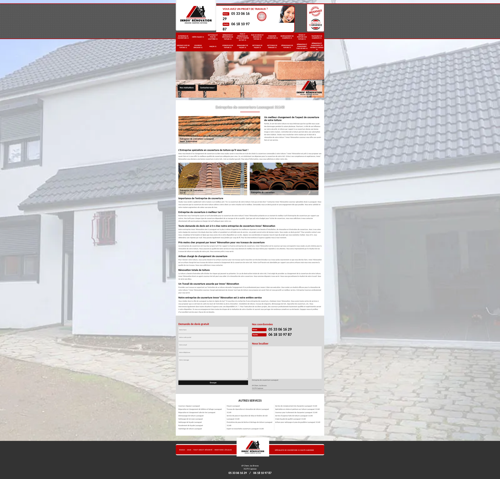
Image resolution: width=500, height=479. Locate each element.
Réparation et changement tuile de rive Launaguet (196, 413)
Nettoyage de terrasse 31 (272, 46)
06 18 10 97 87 (280, 335)
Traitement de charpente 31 (316, 37)
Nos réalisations (187, 88)
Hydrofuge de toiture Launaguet (190, 429)
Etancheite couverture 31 (272, 37)
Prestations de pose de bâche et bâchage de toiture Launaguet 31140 (249, 424)
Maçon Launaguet (233, 406)
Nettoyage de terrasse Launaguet (190, 419)
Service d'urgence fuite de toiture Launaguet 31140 (294, 416)
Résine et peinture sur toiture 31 (302, 37)
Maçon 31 (212, 46)
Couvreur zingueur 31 (197, 46)
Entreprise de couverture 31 (183, 37)
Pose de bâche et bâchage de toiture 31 (257, 37)
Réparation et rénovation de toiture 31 (227, 37)
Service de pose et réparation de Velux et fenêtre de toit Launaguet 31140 (247, 417)
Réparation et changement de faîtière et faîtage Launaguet (200, 409)
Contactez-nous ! (207, 88)
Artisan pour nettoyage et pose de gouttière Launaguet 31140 (297, 422)
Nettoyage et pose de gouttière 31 (213, 37)
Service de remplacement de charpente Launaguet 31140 (296, 406)
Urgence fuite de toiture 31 (183, 46)
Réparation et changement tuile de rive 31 (302, 46)
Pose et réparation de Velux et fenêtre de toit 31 (242, 37)
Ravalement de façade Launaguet (190, 426)
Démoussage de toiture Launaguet (191, 416)
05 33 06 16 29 (280, 330)
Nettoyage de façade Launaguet (190, 422)
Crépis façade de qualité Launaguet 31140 (290, 419)
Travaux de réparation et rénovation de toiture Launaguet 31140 (248, 411)
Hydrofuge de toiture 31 (227, 46)
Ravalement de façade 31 (242, 46)
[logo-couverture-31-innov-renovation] (315, 447)
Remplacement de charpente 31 (287, 37)
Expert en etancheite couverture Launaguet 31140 (245, 429)
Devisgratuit (262, 16)
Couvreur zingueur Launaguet (189, 406)
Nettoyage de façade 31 (257, 46)
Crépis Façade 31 (198, 37)
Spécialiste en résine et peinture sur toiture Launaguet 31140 (297, 409)
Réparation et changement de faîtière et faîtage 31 (316, 46)
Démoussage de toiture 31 (287, 46)
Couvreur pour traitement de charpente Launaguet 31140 (296, 413)
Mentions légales (223, 450)
